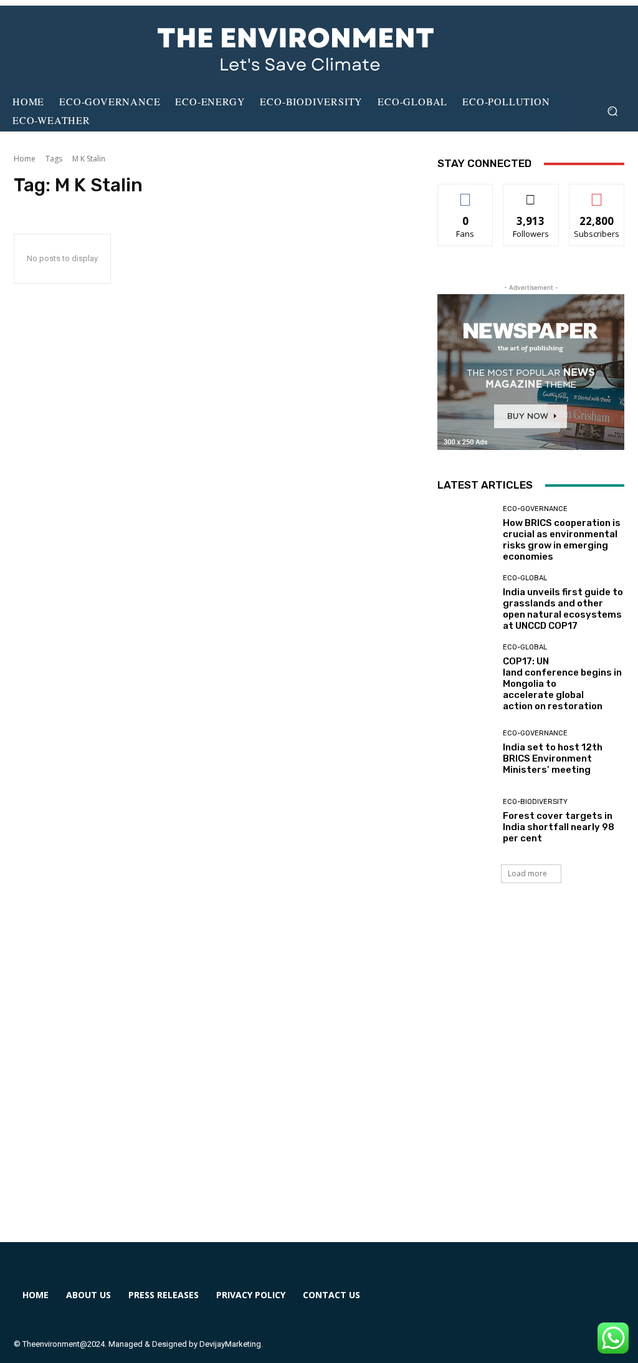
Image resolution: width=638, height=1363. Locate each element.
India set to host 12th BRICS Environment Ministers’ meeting (552, 758)
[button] (612, 111)
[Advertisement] (319, 1077)
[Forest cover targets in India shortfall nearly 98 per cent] (465, 821)
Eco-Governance (535, 508)
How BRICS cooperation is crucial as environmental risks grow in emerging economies (562, 539)
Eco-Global (525, 578)
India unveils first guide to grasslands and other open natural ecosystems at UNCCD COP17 (563, 608)
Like (466, 193)
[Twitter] (547, 1302)
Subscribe (597, 193)
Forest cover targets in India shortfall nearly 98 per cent (558, 827)
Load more (527, 873)
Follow (531, 193)
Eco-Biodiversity (535, 801)
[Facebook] (457, 1302)
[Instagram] (502, 1302)
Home (25, 158)
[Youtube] (592, 1302)
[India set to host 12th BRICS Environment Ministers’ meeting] (465, 752)
